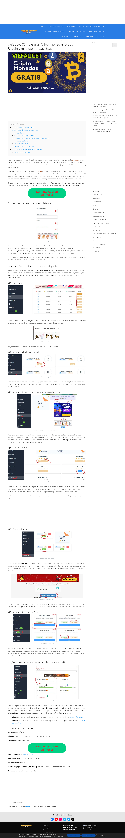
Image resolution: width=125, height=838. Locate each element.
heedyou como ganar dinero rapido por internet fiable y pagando (105, 117)
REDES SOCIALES (78, 36)
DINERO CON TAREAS (85, 26)
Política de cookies (48, 832)
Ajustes (101, 835)
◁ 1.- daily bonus (19, 133)
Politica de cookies (98, 241)
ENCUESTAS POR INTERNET (56, 26)
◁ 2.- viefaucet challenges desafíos (24, 136)
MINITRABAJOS (99, 26)
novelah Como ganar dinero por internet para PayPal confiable (105, 111)
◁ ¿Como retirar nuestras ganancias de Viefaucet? (27, 149)
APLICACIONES (71, 26)
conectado (29, 807)
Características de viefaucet (22, 152)
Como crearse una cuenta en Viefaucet (23, 127)
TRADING (48, 31)
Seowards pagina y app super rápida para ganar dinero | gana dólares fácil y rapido (104, 123)
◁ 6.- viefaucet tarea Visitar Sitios (24, 146)
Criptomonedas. (29, 754)
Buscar (94, 42)
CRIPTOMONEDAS (58, 31)
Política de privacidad (99, 244)
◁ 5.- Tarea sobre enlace (21, 144)
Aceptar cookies (74, 835)
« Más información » (77, 717)
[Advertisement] (62, 12)
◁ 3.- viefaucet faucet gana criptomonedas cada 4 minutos (31, 138)
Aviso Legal (96, 198)
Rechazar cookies (88, 835)
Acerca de (96, 191)
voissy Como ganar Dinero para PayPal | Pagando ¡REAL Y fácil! (105, 105)
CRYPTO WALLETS (72, 31)
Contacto (95, 209)
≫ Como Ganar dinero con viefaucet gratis (25, 130)
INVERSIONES (66, 36)
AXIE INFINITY (99, 36)
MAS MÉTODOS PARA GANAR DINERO (92, 31)
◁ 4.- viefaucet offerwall (21, 141)
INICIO (43, 26)
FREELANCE (89, 36)
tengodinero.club (68, 827)
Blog (94, 205)
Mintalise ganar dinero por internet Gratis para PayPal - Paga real (103, 130)
